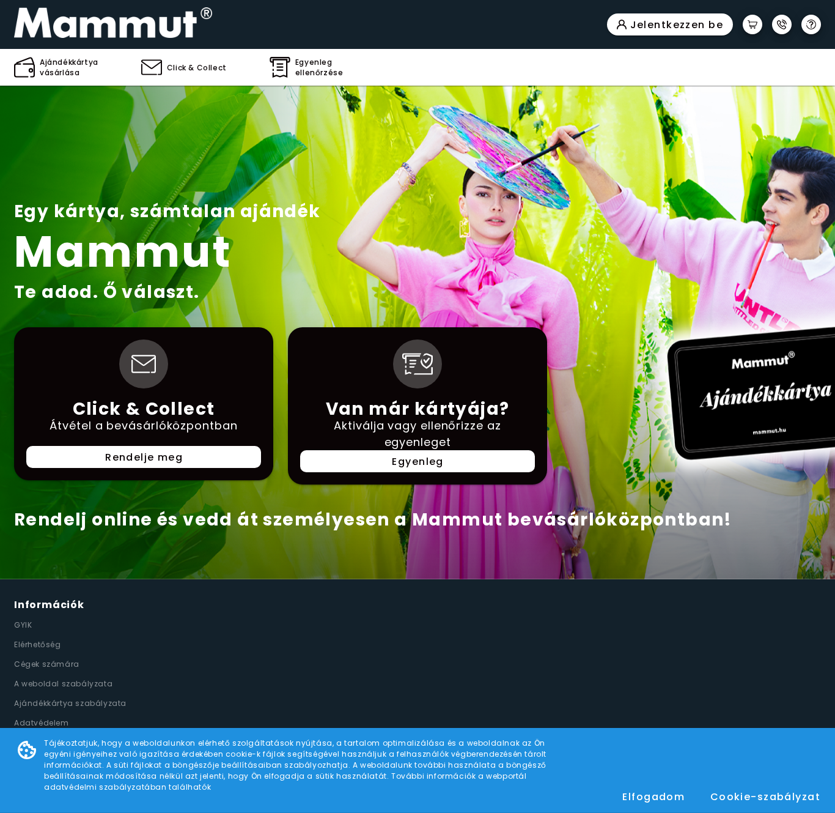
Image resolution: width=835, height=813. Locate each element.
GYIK (23, 625)
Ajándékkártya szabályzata (70, 703)
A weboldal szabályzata (63, 683)
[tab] (56, 67)
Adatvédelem (41, 723)
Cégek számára (46, 664)
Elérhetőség (37, 644)
